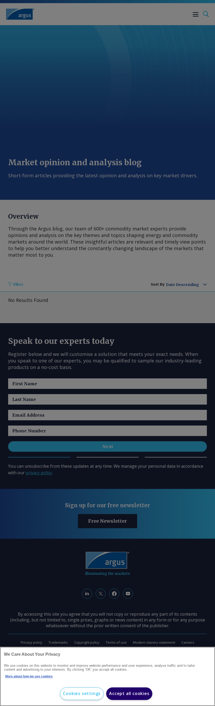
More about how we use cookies (29, 676)
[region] (107, 676)
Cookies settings (82, 693)
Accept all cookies (129, 693)
